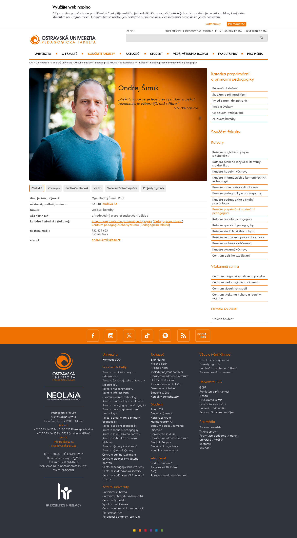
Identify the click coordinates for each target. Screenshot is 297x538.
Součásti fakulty (104, 54)
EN (132, 31)
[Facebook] (93, 335)
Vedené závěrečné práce (122, 188)
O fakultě (72, 54)
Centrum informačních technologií (122, 508)
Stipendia (156, 430)
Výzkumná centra (225, 266)
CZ (127, 31)
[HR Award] (63, 494)
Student (159, 54)
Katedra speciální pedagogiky (233, 225)
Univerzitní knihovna (114, 492)
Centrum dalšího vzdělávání (231, 255)
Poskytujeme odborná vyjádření (218, 435)
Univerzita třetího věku (212, 408)
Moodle (208, 31)
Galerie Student (222, 318)
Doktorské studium (162, 380)
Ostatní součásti (224, 309)
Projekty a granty (153, 188)
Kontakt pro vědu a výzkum (215, 372)
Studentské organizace (164, 446)
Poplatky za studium (163, 434)
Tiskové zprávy (208, 431)
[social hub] (202, 335)
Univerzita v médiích (211, 439)
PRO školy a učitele (210, 400)
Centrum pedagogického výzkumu (115, 224)
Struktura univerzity (61, 63)
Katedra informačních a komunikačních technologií (239, 179)
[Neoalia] (63, 396)
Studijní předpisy (161, 442)
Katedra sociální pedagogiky (232, 219)
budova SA (109, 203)
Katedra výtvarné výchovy (229, 249)
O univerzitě (42, 63)
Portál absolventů (161, 463)
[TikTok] (147, 335)
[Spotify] (165, 335)
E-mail (219, 31)
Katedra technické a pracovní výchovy (238, 237)
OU (31, 63)
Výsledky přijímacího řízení (167, 372)
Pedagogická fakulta (106, 63)
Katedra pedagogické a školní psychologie (233, 201)
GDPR (202, 387)
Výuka (97, 188)
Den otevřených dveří (163, 388)
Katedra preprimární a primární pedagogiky (173, 63)
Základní (36, 188)
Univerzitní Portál (256, 31)
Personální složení (225, 88)
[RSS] (183, 335)
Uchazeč (136, 54)
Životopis (54, 188)
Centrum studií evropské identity (121, 471)
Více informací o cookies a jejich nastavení (191, 17)
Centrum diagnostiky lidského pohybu (238, 276)
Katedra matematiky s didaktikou (235, 187)
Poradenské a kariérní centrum (121, 516)
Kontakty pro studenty (164, 450)
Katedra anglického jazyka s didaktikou (230, 154)
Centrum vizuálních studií (229, 288)
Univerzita (46, 54)
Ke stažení (205, 444)
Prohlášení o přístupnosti (214, 391)
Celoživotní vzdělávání (227, 112)
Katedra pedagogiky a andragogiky (237, 193)
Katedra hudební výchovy (229, 171)
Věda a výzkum (222, 106)
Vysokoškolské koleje (115, 504)
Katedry (143, 63)
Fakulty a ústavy (84, 63)
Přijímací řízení (159, 367)
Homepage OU (111, 359)
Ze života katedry (224, 118)
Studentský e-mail (162, 413)
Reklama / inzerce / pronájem (217, 412)
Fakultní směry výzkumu (214, 360)
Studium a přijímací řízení (229, 94)
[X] (129, 335)
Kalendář (205, 448)
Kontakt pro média (210, 427)
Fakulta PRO (230, 54)
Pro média (255, 54)
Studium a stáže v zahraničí (167, 425)
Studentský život (160, 392)
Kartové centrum (112, 512)
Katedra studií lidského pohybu (233, 231)
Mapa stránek (173, 31)
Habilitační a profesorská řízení (218, 368)
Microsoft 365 (192, 31)
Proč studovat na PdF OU (166, 384)
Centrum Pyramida (113, 500)
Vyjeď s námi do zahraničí (230, 100)
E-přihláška (158, 359)
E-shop (203, 396)
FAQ (153, 471)
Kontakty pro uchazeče (165, 396)
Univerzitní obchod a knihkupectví (122, 496)
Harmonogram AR (162, 421)
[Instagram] (111, 335)
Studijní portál (233, 31)
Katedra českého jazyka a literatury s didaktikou (236, 163)
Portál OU (157, 409)
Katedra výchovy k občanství (231, 243)
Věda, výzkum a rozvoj (193, 54)
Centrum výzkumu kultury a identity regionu (236, 296)
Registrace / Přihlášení (164, 467)
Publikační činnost (76, 188)
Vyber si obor (159, 363)
